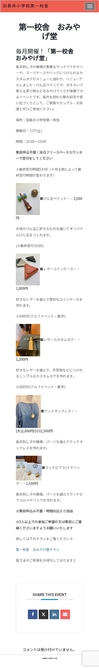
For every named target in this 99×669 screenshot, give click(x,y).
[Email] (65, 614)
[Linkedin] (54, 614)
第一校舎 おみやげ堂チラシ (38, 549)
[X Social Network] (43, 614)
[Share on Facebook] (32, 614)
